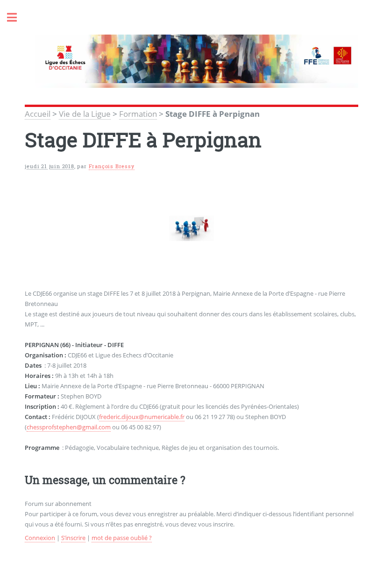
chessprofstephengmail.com (69, 427)
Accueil (37, 113)
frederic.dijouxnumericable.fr (141, 417)
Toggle (17, 17)
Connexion (40, 537)
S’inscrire (73, 537)
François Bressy (112, 166)
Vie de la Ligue (85, 113)
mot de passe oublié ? (122, 537)
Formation (138, 113)
